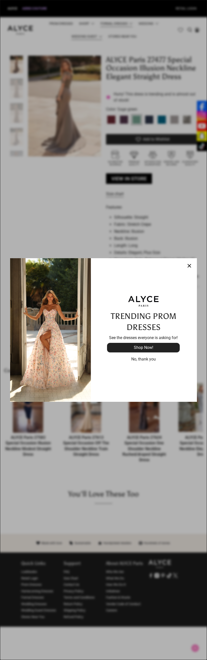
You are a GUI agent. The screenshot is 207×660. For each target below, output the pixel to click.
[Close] (189, 265)
